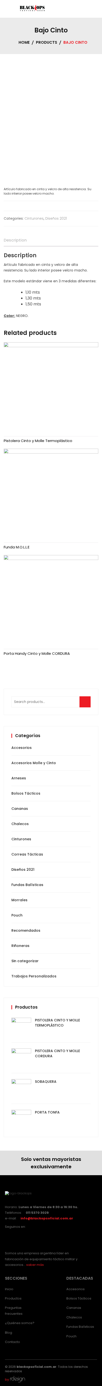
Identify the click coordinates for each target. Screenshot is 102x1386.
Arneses (18, 778)
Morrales (19, 900)
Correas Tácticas (27, 854)
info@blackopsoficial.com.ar (47, 1218)
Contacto (12, 1342)
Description (15, 240)
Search (87, 704)
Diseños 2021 (56, 218)
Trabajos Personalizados (33, 976)
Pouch (17, 915)
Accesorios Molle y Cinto (33, 762)
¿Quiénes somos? (19, 1323)
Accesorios (21, 747)
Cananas (19, 808)
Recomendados (25, 930)
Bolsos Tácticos (25, 793)
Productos (13, 1298)
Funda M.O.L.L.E (16, 547)
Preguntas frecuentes (14, 1310)
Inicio (9, 1289)
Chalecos (20, 823)
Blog (8, 1332)
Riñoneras (20, 945)
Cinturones (34, 218)
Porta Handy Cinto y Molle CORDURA (37, 653)
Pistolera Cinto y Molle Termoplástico (38, 440)
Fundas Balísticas (27, 884)
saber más (35, 1264)
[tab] (15, 240)
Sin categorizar (25, 960)
